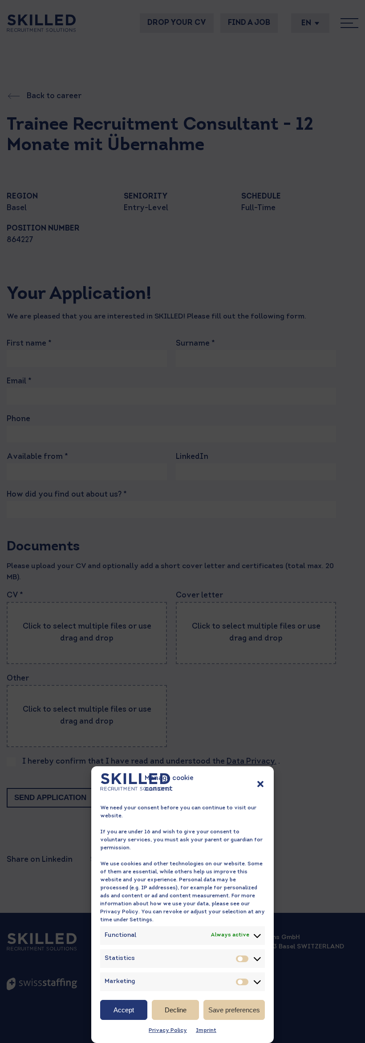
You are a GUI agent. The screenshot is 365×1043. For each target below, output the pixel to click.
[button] (260, 784)
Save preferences (234, 1010)
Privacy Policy (168, 1030)
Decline (176, 1010)
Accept (124, 1010)
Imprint (206, 1030)
